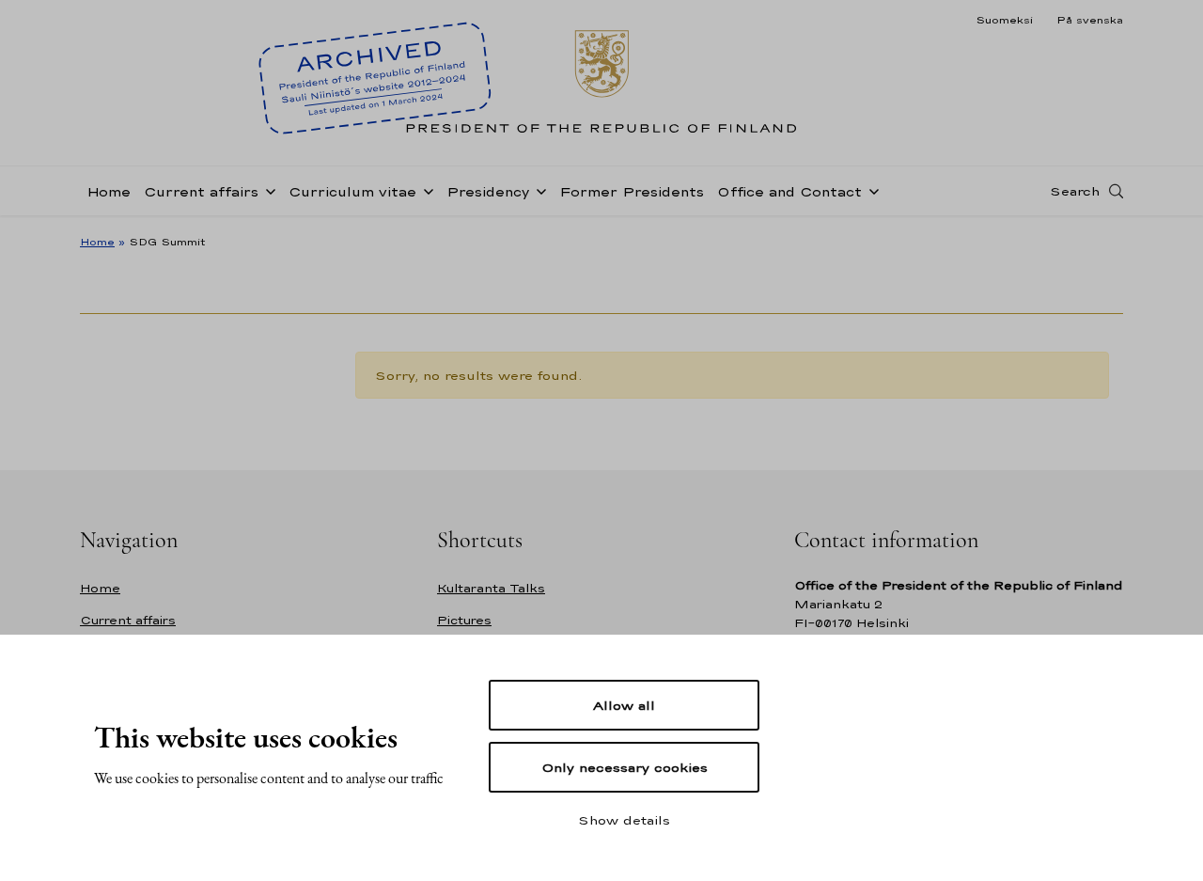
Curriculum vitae (352, 191)
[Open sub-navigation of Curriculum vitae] (424, 190)
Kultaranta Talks (491, 588)
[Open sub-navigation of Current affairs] (266, 190)
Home (108, 191)
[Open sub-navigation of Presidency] (537, 190)
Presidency (487, 191)
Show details (624, 819)
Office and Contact (789, 191)
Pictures (464, 620)
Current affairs (201, 191)
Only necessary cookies (624, 767)
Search (1075, 190)
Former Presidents (631, 191)
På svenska (1089, 19)
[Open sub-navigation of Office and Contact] (870, 190)
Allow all (624, 705)
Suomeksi (1004, 19)
